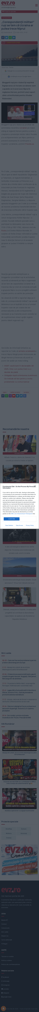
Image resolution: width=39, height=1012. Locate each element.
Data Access (19, 525)
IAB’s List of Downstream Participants (21, 513)
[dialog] (19, 506)
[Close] (35, 486)
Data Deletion (9, 525)
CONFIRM (11, 519)
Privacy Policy (30, 525)
